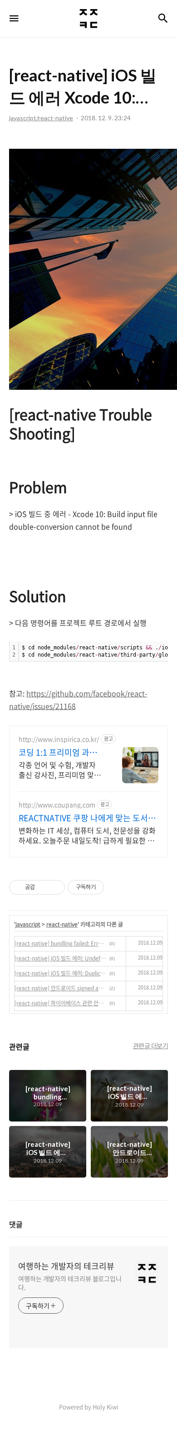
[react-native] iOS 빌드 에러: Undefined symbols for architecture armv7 (61, 958)
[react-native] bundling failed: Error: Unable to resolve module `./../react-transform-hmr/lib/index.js (61, 943)
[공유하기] (43, 887)
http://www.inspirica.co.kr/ (59, 739)
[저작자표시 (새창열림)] (108, 887)
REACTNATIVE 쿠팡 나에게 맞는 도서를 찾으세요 (87, 818)
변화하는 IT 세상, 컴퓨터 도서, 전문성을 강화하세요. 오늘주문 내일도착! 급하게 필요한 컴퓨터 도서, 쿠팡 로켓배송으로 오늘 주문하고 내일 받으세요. (87, 835)
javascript (27, 924)
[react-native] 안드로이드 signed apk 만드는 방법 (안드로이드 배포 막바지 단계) (61, 988)
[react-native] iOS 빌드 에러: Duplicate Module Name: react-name (61, 973)
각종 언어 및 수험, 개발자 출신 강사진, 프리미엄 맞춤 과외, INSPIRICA (60, 769)
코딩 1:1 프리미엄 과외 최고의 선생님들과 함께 (59, 752)
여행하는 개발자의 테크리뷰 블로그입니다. (70, 1283)
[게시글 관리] (54, 887)
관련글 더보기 (150, 1045)
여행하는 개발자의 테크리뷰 (66, 1266)
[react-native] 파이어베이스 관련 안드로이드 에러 (61, 1003)
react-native (62, 924)
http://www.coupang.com (57, 805)
